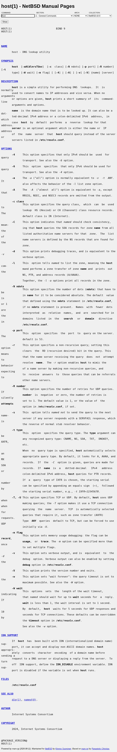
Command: (7, 13)
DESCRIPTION (9, 81)
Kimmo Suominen (63, 749)
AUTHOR (5, 708)
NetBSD (48, 749)
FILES (5, 679)
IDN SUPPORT (9, 635)
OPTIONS (6, 148)
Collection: (94, 13)
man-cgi (84, 749)
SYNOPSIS (7, 60)
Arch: (78, 13)
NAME (4, 46)
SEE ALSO (7, 693)
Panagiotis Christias (100, 749)
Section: (41, 13)
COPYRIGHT (8, 723)
